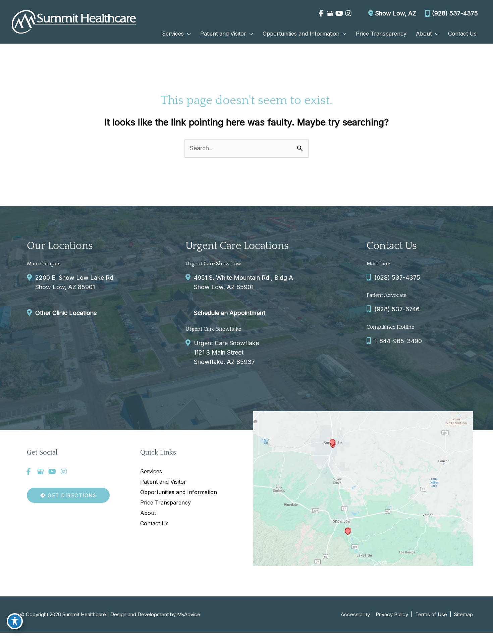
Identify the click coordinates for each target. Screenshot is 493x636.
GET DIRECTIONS (71, 495)
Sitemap (463, 614)
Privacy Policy (391, 614)
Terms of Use (431, 614)
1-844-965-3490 (398, 340)
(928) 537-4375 (455, 13)
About (148, 513)
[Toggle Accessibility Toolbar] (15, 621)
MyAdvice (188, 614)
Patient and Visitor (163, 481)
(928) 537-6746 (397, 309)
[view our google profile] (330, 13)
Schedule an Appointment (229, 312)
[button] (187, 33)
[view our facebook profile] (321, 13)
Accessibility (355, 614)
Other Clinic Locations (66, 312)
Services (151, 471)
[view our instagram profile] (348, 13)
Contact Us (154, 523)
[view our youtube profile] (339, 13)
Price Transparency (165, 502)
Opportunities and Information (178, 492)
